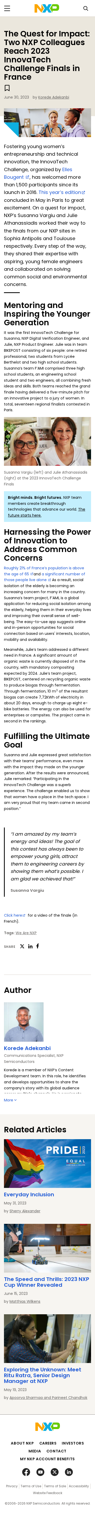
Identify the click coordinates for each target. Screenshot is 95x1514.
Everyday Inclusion (29, 1194)
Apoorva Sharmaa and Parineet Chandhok (48, 1397)
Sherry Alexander (25, 1211)
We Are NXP (26, 933)
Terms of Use (31, 1486)
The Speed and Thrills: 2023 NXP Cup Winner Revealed (46, 1282)
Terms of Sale (55, 1486)
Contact (56, 1451)
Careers (48, 1443)
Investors (73, 1443)
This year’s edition (60, 192)
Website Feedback (47, 1493)
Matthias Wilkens (25, 1301)
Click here (13, 915)
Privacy (12, 1486)
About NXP (22, 1443)
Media (34, 1451)
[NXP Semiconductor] (47, 8)
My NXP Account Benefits (47, 1459)
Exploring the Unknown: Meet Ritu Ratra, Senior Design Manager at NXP (42, 1375)
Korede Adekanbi (53, 97)
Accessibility (79, 1486)
